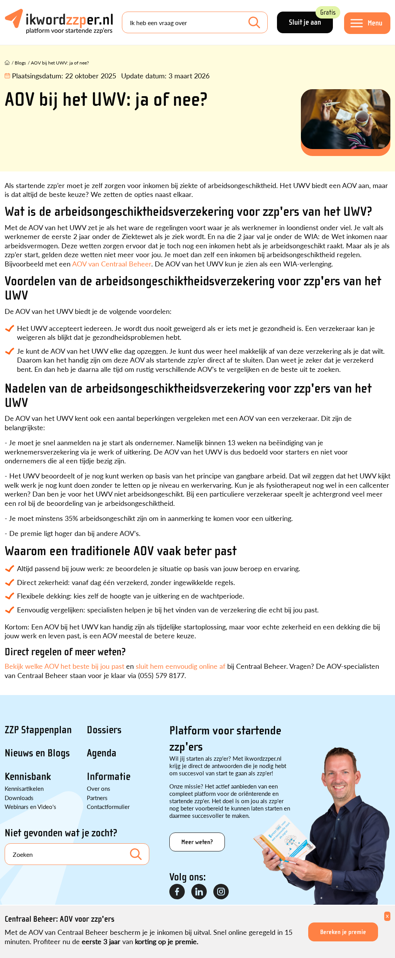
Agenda (101, 753)
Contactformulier (108, 806)
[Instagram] (221, 892)
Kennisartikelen (24, 788)
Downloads (19, 798)
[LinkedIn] (199, 892)
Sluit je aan (311, 19)
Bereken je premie (343, 932)
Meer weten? (197, 842)
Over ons (98, 788)
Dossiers (104, 730)
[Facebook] (177, 892)
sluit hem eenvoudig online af (180, 666)
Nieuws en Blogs (37, 753)
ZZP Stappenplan (38, 730)
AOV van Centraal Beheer (111, 263)
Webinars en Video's (30, 806)
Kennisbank (28, 776)
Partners (97, 798)
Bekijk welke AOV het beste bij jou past (64, 666)
